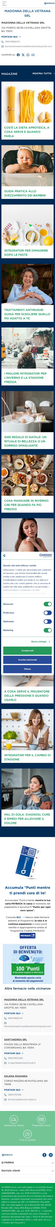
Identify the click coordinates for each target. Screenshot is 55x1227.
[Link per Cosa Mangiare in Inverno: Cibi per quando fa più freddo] (27, 475)
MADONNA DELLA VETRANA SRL (24, 999)
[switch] (48, 613)
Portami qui (9, 36)
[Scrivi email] (33, 54)
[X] (23, 54)
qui (18, 917)
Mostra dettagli (38, 641)
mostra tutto (42, 73)
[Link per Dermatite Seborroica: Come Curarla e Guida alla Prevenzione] (27, 538)
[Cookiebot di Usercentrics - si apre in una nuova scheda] (39, 555)
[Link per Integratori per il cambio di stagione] (27, 729)
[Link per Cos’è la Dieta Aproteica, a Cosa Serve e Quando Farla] (27, 102)
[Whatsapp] (28, 54)
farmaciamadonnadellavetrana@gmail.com (28, 46)
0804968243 (12, 41)
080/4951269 (15, 1058)
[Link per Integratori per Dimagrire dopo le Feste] (27, 225)
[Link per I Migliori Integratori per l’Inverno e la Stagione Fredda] (27, 347)
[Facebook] (18, 54)
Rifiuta (27, 669)
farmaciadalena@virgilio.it (22, 1099)
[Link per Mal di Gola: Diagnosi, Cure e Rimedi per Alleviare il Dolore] (27, 789)
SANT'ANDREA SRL (15, 1039)
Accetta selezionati (27, 660)
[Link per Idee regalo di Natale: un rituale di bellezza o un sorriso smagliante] (27, 411)
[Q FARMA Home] (49, 4)
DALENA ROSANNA (16, 1076)
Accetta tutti (28, 650)
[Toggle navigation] (4, 3)
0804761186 (14, 1094)
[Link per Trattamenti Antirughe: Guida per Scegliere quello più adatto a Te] (27, 284)
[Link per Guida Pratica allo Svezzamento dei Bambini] (27, 165)
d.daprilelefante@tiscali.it (22, 1063)
